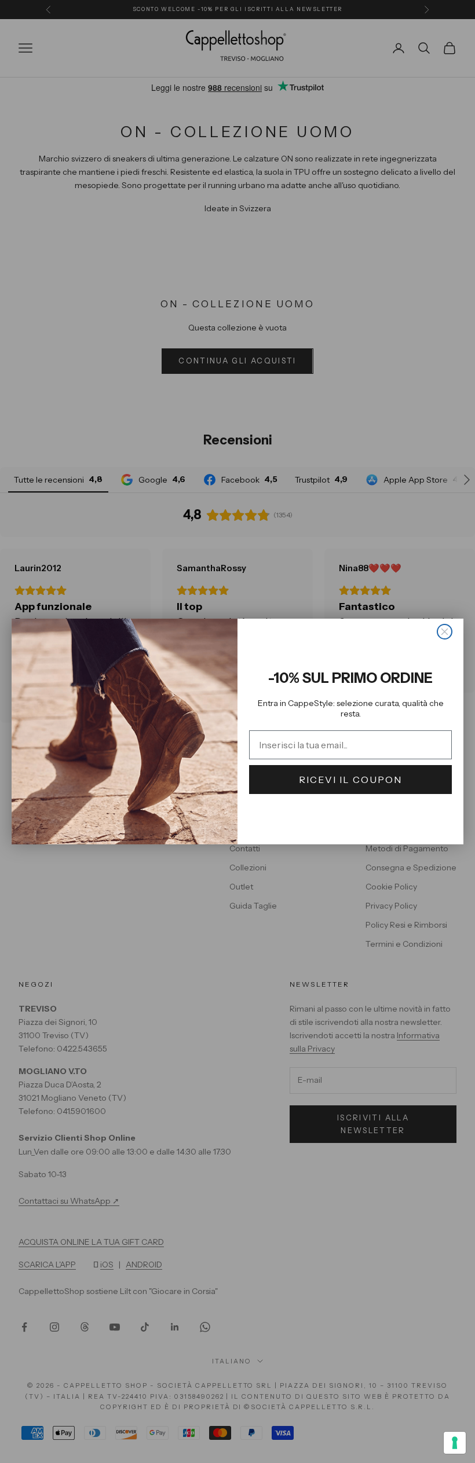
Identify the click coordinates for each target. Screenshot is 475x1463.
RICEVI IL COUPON (350, 779)
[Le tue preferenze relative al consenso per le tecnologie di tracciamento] (455, 1443)
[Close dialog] (444, 631)
